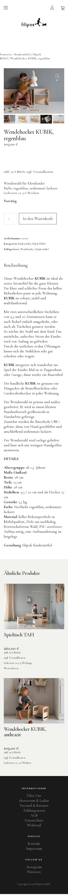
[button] (57, 75)
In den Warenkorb (38, 218)
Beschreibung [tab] (16, 265)
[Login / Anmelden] (52, 7)
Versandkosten (43, 172)
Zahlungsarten (34, 810)
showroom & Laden (34, 800)
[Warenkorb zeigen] (62, 7)
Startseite (6, 54)
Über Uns (34, 795)
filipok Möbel (39, 243)
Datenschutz (34, 820)
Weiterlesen (11, 668)
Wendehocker (27, 249)
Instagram (34, 867)
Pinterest (34, 872)
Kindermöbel (22, 54)
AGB (34, 815)
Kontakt (34, 843)
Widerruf (34, 825)
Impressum (34, 848)
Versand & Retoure (34, 805)
